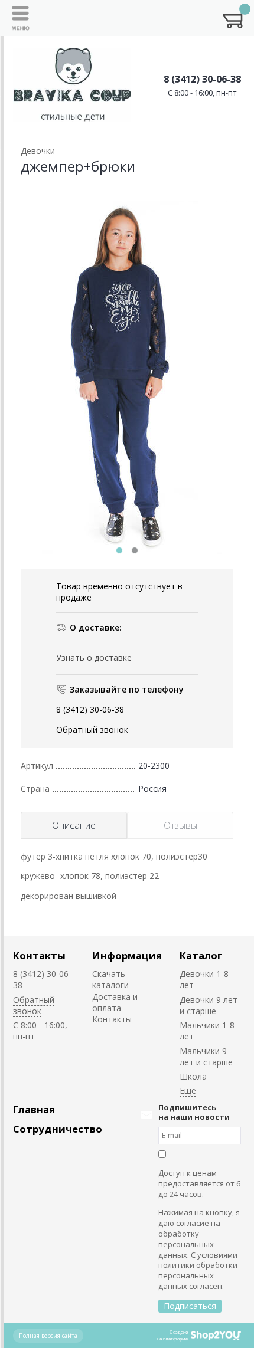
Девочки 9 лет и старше (208, 1005)
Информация (127, 955)
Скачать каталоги (110, 979)
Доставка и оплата (115, 1002)
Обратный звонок (92, 729)
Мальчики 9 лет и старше (206, 1056)
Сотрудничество (57, 1129)
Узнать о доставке (94, 657)
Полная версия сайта (48, 1335)
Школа (193, 1076)
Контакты (39, 955)
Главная (34, 1109)
